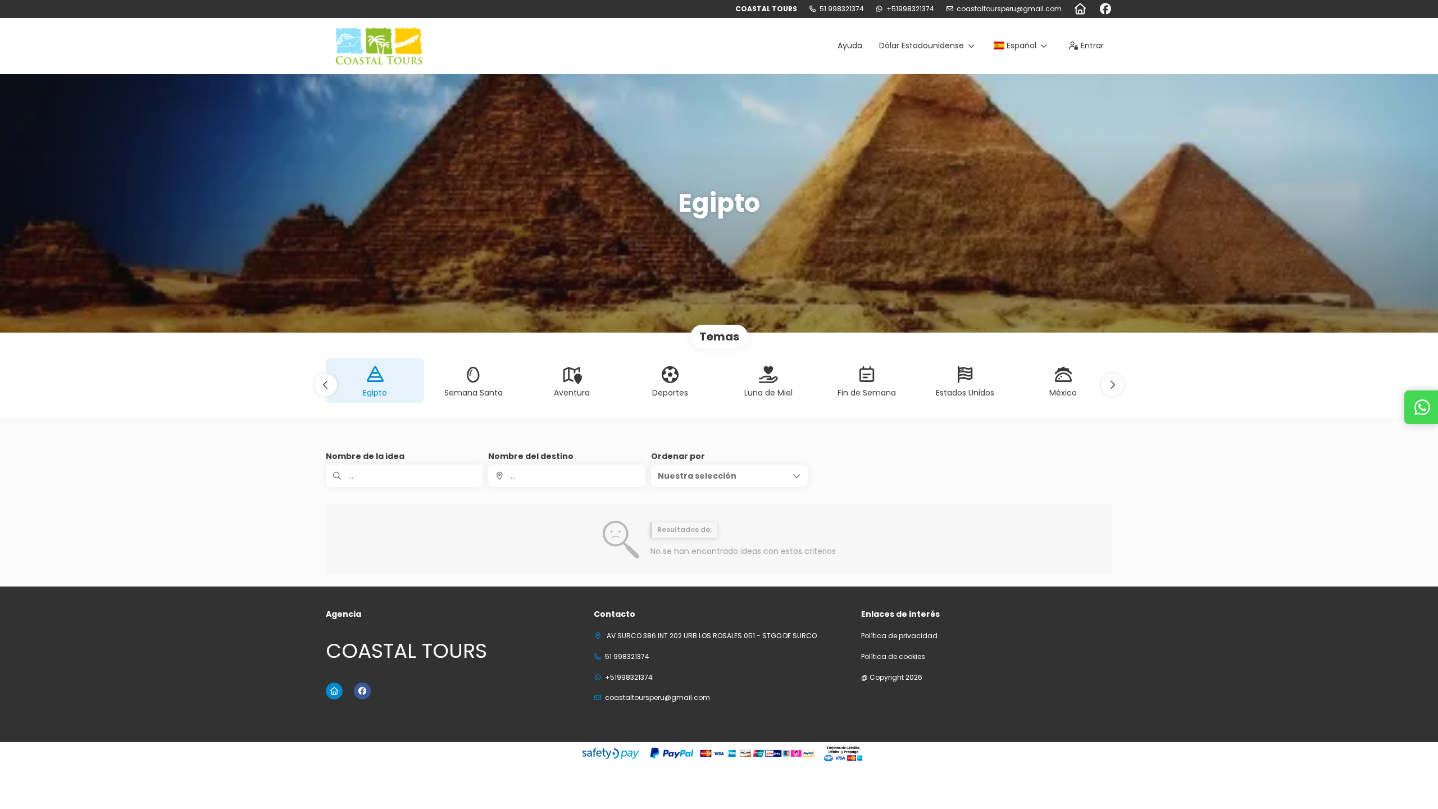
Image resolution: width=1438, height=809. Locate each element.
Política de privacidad (899, 635)
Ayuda (850, 45)
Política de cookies (893, 656)
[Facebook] (1105, 9)
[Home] (1080, 9)
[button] (326, 385)
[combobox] (566, 476)
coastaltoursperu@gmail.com (1009, 8)
